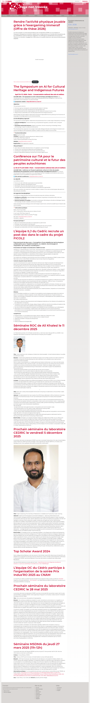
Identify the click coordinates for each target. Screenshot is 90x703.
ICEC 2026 (72, 24)
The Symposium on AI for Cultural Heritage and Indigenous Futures (39, 88)
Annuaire (58, 15)
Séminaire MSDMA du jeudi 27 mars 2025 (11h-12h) (37, 645)
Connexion (59, 687)
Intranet (66, 15)
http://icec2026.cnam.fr (73, 29)
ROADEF (61, 578)
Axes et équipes (14, 15)
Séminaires (32, 15)
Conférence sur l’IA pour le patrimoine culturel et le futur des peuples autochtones (39, 160)
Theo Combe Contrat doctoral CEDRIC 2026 (22, 81)
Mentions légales (7, 692)
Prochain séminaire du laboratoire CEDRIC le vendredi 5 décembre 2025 (39, 432)
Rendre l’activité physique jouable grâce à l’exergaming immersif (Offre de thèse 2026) (39, 25)
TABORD (74, 15)
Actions (23, 15)
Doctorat (40, 15)
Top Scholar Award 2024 (32, 551)
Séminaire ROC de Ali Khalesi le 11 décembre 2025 (39, 327)
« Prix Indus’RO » (33, 580)
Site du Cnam (6, 690)
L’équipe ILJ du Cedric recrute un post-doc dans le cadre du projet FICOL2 (39, 234)
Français (84, 1)
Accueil (5, 15)
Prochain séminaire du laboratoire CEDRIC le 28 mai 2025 (39, 587)
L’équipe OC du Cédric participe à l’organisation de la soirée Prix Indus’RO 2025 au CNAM (39, 571)
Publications (49, 15)
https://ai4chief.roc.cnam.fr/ (25, 141)
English (58, 690)
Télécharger (35, 81)
